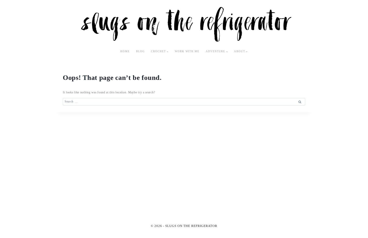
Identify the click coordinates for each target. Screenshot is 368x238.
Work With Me (187, 51)
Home (125, 51)
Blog (140, 51)
